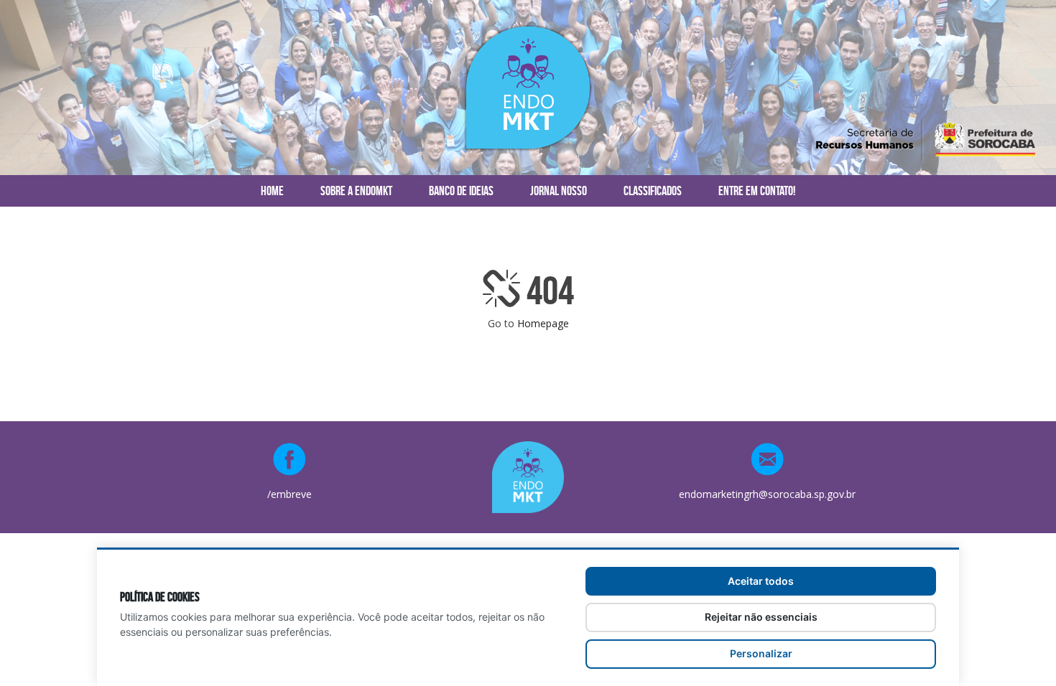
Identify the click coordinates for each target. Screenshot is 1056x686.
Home (272, 191)
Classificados (653, 191)
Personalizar (761, 653)
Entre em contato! (756, 191)
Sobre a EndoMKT (356, 191)
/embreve (289, 494)
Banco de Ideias (461, 191)
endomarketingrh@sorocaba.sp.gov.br (767, 494)
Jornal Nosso (558, 191)
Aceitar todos (761, 581)
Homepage (543, 323)
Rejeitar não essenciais (761, 617)
